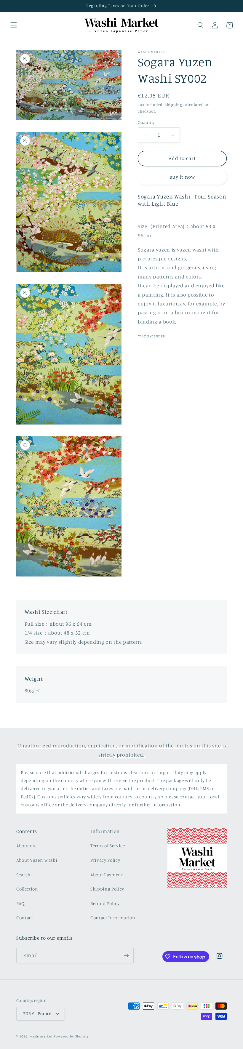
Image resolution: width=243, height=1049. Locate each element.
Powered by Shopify (71, 1036)
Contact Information (112, 917)
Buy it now (182, 177)
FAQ (20, 903)
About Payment (106, 874)
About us (25, 845)
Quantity (146, 122)
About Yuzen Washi (36, 860)
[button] (14, 25)
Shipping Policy (107, 889)
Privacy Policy (105, 860)
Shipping (173, 104)
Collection (27, 889)
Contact (24, 917)
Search (23, 874)
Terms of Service (107, 845)
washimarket (40, 1036)
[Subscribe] (126, 955)
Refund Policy (105, 903)
